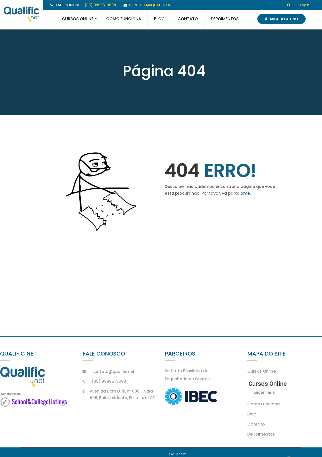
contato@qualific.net (113, 371)
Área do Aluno (283, 18)
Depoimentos (225, 19)
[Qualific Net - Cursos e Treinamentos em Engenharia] (21, 14)
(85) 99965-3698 (100, 5)
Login (304, 5)
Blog (159, 19)
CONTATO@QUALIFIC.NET (151, 5)
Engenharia (264, 392)
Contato (188, 19)
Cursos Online (77, 19)
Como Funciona (123, 19)
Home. (244, 193)
